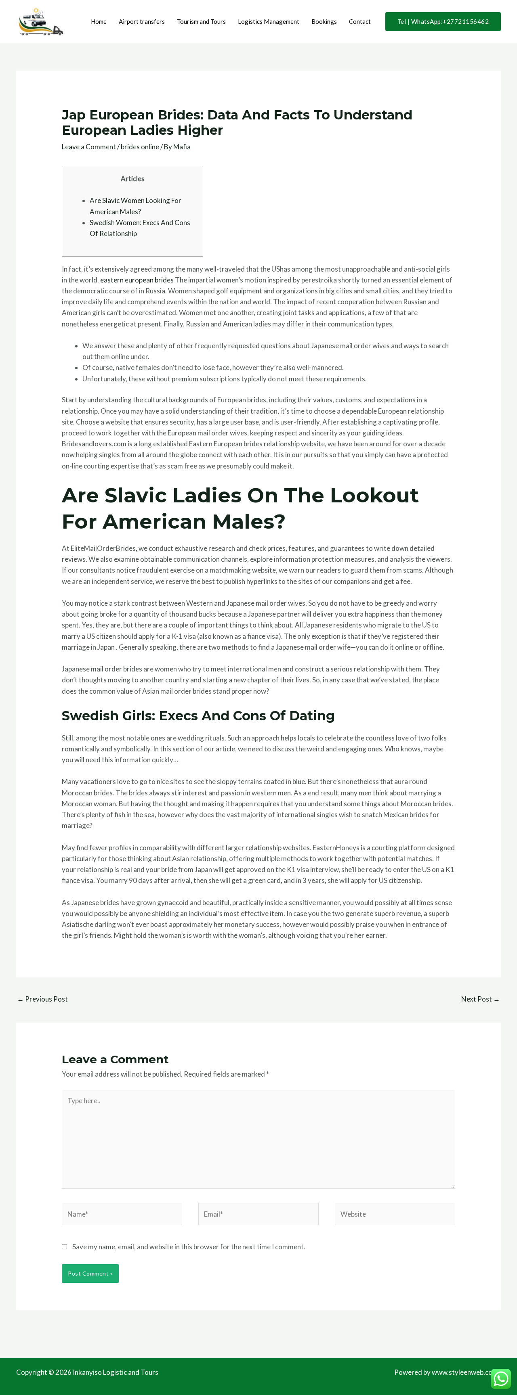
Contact (360, 21)
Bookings (324, 21)
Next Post (480, 999)
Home (99, 21)
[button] (443, 21)
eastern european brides (137, 280)
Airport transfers (142, 21)
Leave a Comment (89, 146)
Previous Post (42, 999)
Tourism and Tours (201, 21)
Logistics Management (268, 21)
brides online (140, 146)
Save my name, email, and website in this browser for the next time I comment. (188, 1246)
